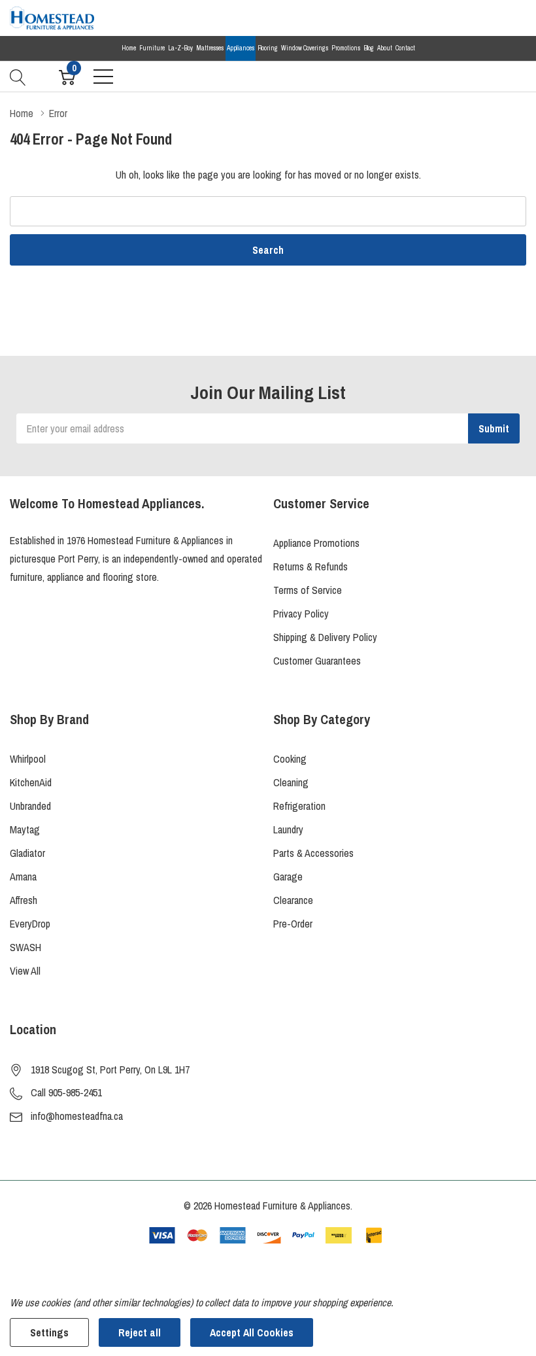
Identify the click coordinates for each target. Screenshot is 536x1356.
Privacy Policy (301, 613)
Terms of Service (307, 590)
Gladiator (27, 853)
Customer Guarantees (317, 660)
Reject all (139, 1332)
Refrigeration (299, 806)
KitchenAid (31, 782)
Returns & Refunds (310, 566)
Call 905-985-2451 (66, 1092)
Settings (49, 1332)
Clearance (293, 900)
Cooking (290, 759)
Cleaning (291, 782)
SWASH (25, 947)
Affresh (23, 900)
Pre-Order (292, 923)
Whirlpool (28, 759)
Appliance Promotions (316, 543)
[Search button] (18, 76)
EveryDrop (30, 923)
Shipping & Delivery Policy (325, 637)
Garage (288, 876)
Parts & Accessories (313, 853)
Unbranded (30, 806)
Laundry (288, 829)
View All (25, 971)
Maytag (25, 829)
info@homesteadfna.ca (77, 1116)
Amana (23, 876)
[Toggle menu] (103, 76)
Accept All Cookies (251, 1332)
